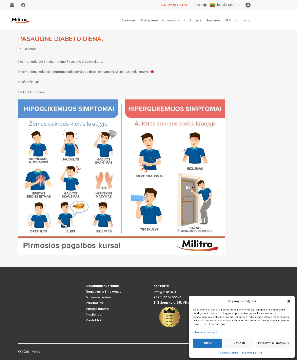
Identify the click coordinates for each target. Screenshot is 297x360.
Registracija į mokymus (103, 291)
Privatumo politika (251, 352)
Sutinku (207, 343)
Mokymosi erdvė (98, 297)
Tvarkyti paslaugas (206, 332)
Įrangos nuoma (97, 309)
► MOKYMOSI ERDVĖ (174, 5)
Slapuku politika (229, 352)
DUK (228, 20)
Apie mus (128, 20)
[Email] (12, 5)
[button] (289, 301)
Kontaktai (243, 20)
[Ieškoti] (268, 5)
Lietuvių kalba (225, 4)
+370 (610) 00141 (168, 297)
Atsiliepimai (149, 20)
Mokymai (169, 20)
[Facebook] (23, 5)
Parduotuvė (192, 20)
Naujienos (213, 20)
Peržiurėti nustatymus (273, 343)
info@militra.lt (165, 292)
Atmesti (239, 343)
